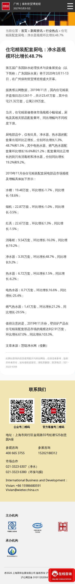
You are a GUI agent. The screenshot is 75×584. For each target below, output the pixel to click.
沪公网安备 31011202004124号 (37, 577)
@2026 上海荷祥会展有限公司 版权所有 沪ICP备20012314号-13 (37, 573)
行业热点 (52, 31)
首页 (24, 31)
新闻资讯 (36, 31)
